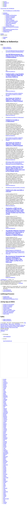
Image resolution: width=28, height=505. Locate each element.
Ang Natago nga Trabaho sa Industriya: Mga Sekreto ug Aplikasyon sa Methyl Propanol (14, 99)
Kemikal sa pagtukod (10, 17)
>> (7, 279)
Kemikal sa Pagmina (10, 25)
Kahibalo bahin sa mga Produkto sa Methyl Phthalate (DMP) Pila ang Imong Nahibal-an (15, 75)
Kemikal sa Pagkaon (10, 19)
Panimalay (5, 12)
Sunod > (5, 279)
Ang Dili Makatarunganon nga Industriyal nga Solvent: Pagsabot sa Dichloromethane (15, 56)
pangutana (21, 283)
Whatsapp (3, 330)
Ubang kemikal (9, 18)
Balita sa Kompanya (7, 48)
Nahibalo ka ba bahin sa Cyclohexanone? (12, 120)
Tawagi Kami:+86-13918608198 (7, 8)
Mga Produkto (6, 14)
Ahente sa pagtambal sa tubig (12, 21)
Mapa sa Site (11, 323)
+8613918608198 (6, 336)
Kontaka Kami (6, 31)
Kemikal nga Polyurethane (11, 15)
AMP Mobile (17, 323)
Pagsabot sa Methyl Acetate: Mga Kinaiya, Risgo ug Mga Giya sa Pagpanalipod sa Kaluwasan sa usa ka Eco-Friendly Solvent (15, 169)
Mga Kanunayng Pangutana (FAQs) (10, 29)
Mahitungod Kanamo (7, 30)
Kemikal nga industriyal (11, 23)
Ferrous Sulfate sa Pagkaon (14, 325)
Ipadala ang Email (4, 329)
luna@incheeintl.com (7, 291)
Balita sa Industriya (7, 47)
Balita (4, 28)
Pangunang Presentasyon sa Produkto (11, 26)
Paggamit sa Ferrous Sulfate (14, 326)
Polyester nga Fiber (4, 325)
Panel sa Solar (9, 24)
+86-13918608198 (7, 290)
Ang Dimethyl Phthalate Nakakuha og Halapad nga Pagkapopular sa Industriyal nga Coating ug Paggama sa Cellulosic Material (15, 233)
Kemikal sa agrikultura (10, 16)
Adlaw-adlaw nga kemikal (11, 22)
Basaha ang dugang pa (10, 71)
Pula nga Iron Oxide (13, 327)
